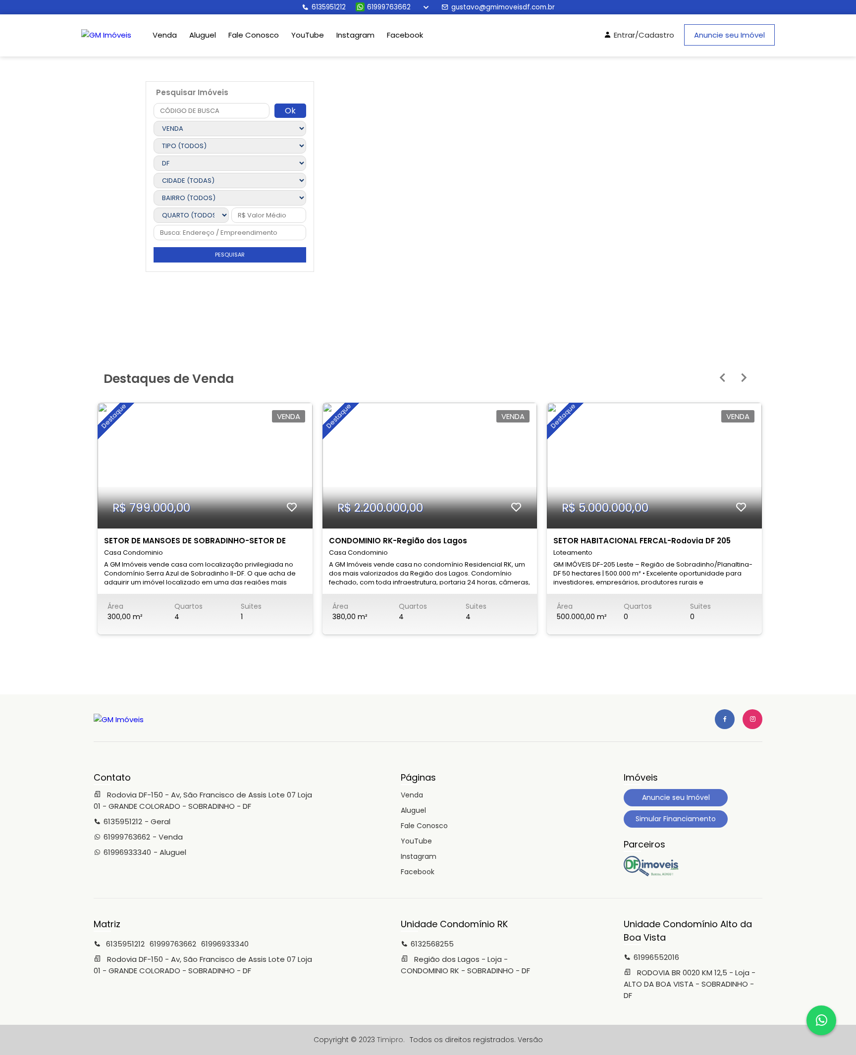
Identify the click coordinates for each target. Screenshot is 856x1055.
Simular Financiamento (676, 819)
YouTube (307, 35)
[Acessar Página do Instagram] (752, 719)
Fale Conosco (253, 35)
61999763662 (389, 7)
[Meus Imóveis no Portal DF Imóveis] (651, 874)
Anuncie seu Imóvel (729, 35)
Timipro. (391, 1040)
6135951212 (329, 7)
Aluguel (202, 35)
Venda (165, 35)
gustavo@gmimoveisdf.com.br (503, 7)
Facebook (405, 35)
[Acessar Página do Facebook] (725, 719)
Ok (290, 110)
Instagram (355, 35)
